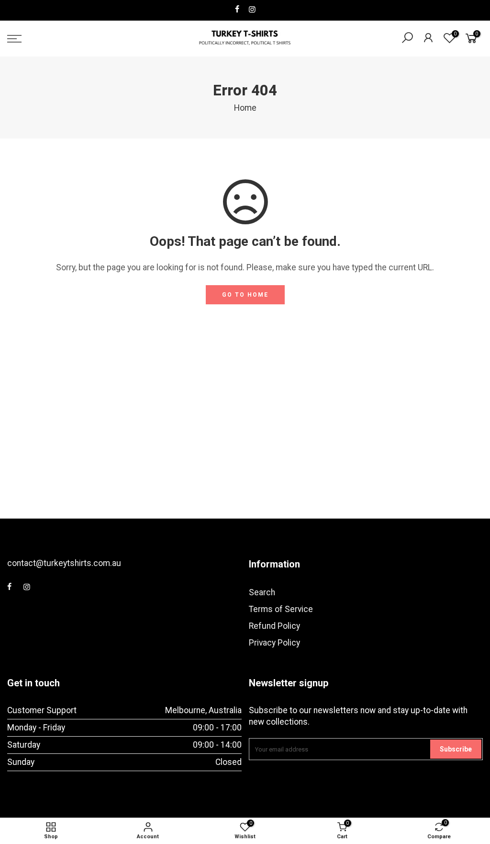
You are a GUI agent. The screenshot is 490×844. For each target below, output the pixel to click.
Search (262, 592)
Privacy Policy (274, 642)
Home (245, 108)
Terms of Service (281, 609)
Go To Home (245, 294)
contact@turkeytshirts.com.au (64, 563)
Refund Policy (274, 626)
